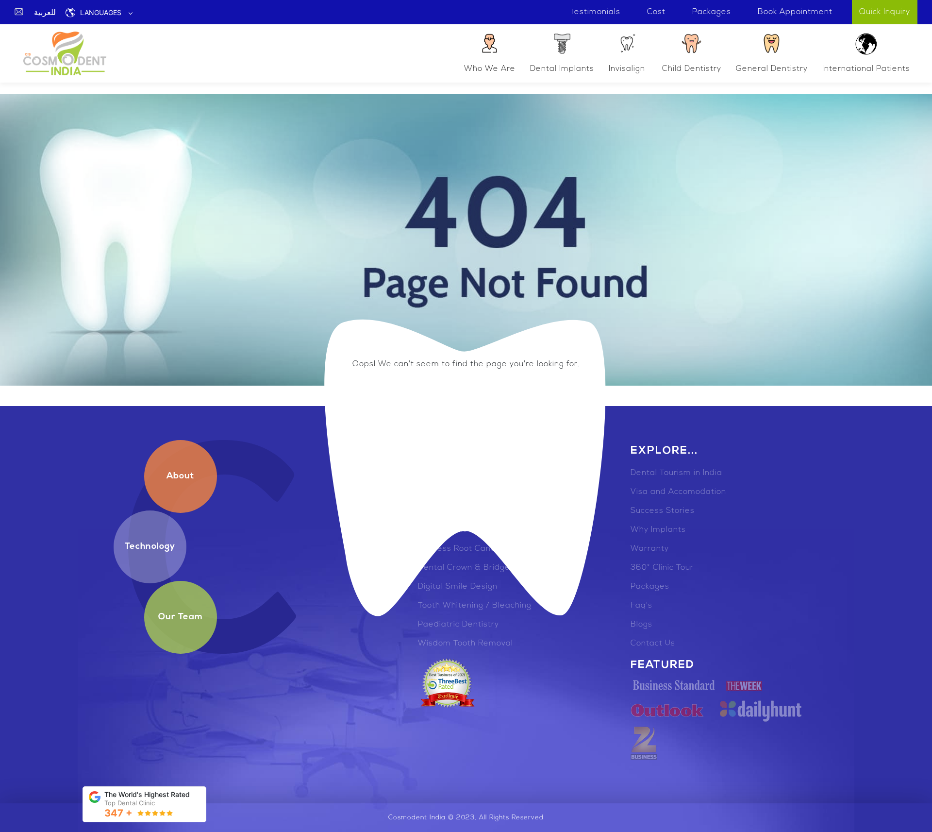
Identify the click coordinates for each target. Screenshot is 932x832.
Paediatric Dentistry (458, 624)
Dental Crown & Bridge (464, 568)
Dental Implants (562, 69)
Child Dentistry (691, 69)
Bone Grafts (442, 530)
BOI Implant (442, 511)
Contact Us (653, 643)
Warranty (650, 549)
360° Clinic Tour (662, 568)
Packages (650, 587)
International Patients (866, 69)
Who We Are (490, 69)
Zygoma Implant (450, 473)
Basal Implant (446, 492)
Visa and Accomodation (678, 492)
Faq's (641, 606)
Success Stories (663, 511)
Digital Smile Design (458, 587)
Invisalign (627, 69)
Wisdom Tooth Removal (465, 643)
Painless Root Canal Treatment (481, 549)
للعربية (45, 12)
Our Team (180, 617)
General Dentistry (772, 69)
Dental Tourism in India (676, 473)
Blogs (641, 624)
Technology (150, 547)
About (180, 476)
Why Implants (658, 530)
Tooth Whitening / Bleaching (475, 606)
